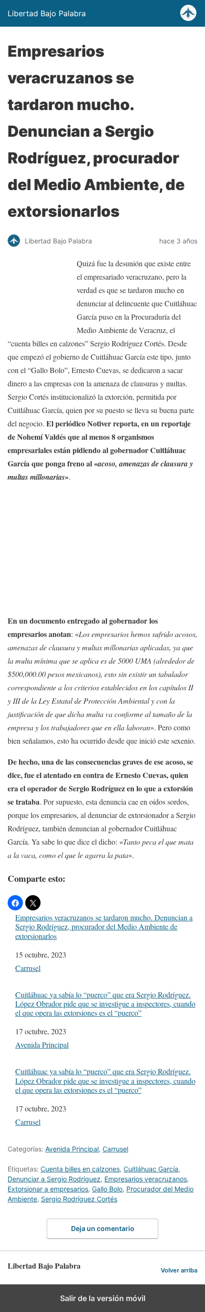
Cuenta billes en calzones (80, 1169)
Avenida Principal (42, 1045)
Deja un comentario (102, 1228)
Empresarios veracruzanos (145, 1179)
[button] (15, 902)
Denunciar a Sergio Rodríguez (54, 1179)
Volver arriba (179, 1270)
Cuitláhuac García (150, 1169)
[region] (102, 550)
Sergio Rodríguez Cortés (79, 1199)
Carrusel (28, 968)
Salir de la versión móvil (102, 1298)
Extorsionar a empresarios (48, 1189)
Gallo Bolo (107, 1189)
